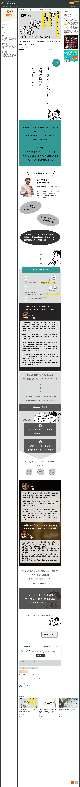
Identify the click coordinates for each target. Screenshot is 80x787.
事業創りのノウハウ (28, 47)
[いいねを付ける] (60, 687)
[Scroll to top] (76, 782)
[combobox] (72, 6)
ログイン (28, 674)
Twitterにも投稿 (34, 668)
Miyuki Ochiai (25, 685)
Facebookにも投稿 (24, 668)
